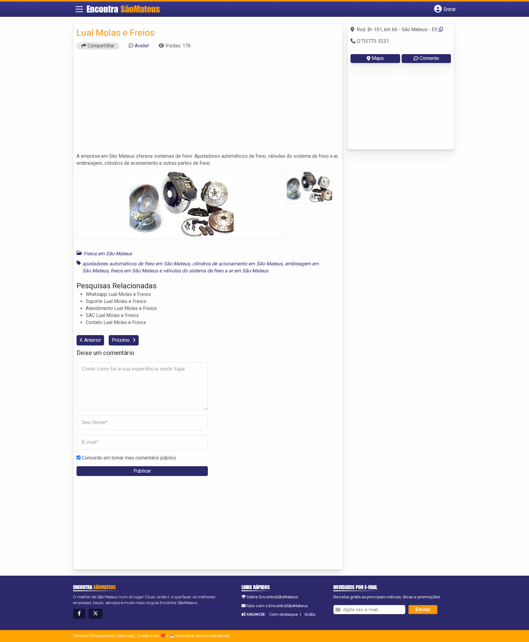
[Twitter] (95, 614)
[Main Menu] (79, 9)
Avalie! (142, 46)
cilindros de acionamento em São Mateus (237, 264)
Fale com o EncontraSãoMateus (277, 605)
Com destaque (283, 614)
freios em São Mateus (134, 271)
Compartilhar (100, 46)
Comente (429, 58)
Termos (80, 635)
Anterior (92, 340)
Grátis (309, 614)
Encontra (123, 8)
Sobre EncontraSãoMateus (272, 597)
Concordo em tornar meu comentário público (129, 458)
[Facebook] (79, 614)
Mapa (378, 58)
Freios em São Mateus (108, 253)
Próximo (121, 340)
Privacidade (102, 635)
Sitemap (125, 635)
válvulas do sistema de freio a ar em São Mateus (215, 271)
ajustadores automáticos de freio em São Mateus (136, 264)
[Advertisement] (208, 104)
